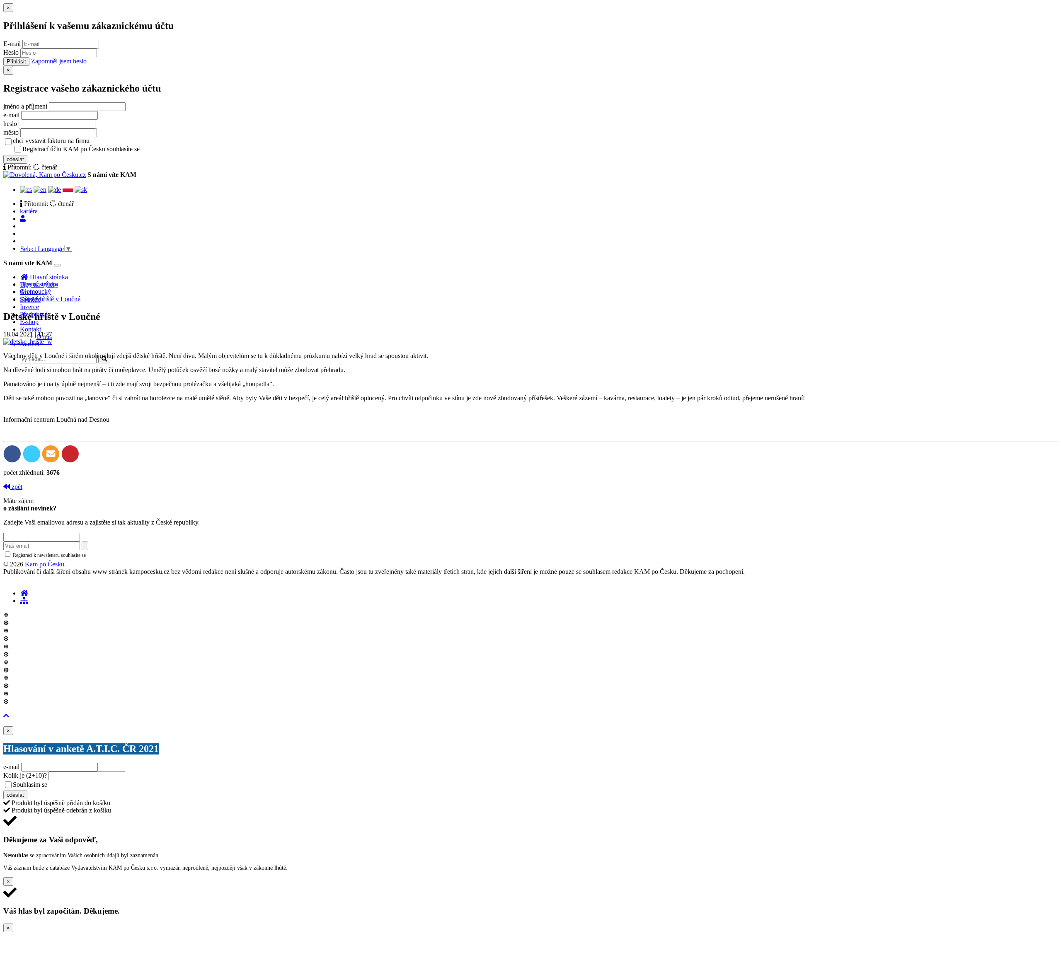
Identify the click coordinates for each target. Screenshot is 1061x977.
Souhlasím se (88, 784)
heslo (10, 123)
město (11, 132)
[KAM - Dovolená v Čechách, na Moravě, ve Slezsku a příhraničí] (24, 593)
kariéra (29, 211)
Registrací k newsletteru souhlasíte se (83, 555)
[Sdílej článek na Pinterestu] (70, 453)
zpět (16, 486)
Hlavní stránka (39, 284)
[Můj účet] (23, 218)
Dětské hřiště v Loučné (50, 298)
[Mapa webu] (24, 600)
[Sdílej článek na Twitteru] (32, 453)
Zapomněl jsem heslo (59, 61)
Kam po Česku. (45, 564)
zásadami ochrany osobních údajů (122, 555)
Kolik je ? (25, 775)
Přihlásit (16, 61)
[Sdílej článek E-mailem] (51, 453)
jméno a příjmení (25, 106)
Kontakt (30, 329)
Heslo (11, 52)
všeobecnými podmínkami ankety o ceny (107, 785)
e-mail (11, 114)
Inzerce (29, 306)
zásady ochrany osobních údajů (174, 149)
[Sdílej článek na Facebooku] (13, 453)
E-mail (12, 43)
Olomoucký (35, 291)
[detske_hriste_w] (27, 341)
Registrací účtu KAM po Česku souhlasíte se (113, 148)
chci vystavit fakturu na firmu (51, 140)
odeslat (15, 159)
